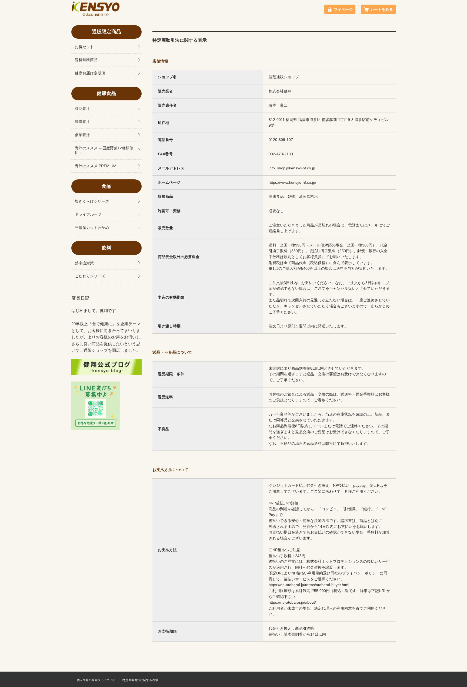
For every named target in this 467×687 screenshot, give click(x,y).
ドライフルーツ (88, 214)
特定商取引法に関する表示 (140, 680)
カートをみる (381, 9)
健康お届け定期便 (90, 73)
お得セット (84, 47)
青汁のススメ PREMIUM (95, 166)
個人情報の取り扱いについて (96, 680)
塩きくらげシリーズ (92, 201)
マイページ (343, 9)
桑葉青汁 (82, 135)
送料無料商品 (86, 60)
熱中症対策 (84, 263)
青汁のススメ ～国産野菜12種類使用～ (104, 150)
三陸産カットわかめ (92, 228)
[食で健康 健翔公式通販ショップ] (95, 15)
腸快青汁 (82, 122)
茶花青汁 (82, 109)
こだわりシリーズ (90, 276)
